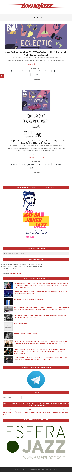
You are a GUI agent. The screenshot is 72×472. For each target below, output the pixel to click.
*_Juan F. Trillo (27, 57)
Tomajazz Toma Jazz (15, 273)
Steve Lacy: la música (20, 323)
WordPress (55, 469)
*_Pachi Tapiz (22, 145)
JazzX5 (15, 145)
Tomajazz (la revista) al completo (49, 57)
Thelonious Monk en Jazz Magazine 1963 (26, 333)
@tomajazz (10, 271)
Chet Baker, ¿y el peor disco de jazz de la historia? (28, 299)
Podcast (29, 145)
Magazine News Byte (40, 469)
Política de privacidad (19, 469)
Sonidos (35, 145)
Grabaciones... (17, 57)
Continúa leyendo (36, 64)
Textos (35, 57)
